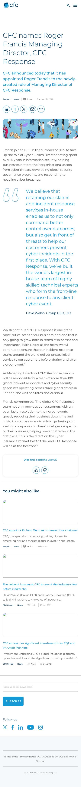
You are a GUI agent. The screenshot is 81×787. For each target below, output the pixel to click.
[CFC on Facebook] (14, 727)
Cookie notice (68, 756)
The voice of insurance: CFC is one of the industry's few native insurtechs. (40, 587)
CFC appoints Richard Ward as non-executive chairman (40, 530)
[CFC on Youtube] (32, 727)
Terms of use (11, 756)
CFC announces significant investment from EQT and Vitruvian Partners (39, 645)
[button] (68, 5)
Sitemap (40, 761)
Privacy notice (28, 756)
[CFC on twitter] (7, 727)
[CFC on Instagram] (42, 727)
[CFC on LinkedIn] (22, 727)
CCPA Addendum (48, 756)
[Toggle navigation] (75, 5)
